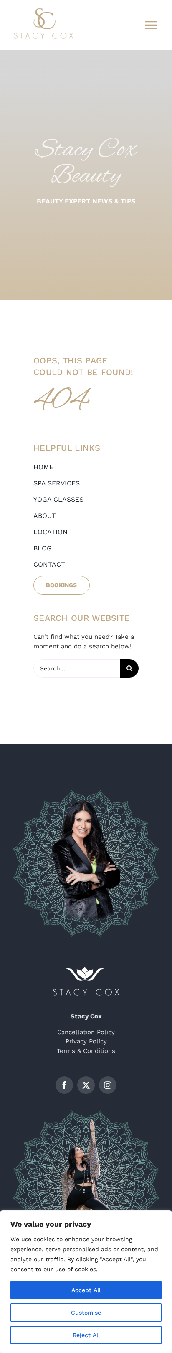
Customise (86, 1312)
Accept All (86, 1290)
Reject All (86, 1335)
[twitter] (86, 1085)
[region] (86, 1281)
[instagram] (107, 1085)
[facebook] (64, 1085)
